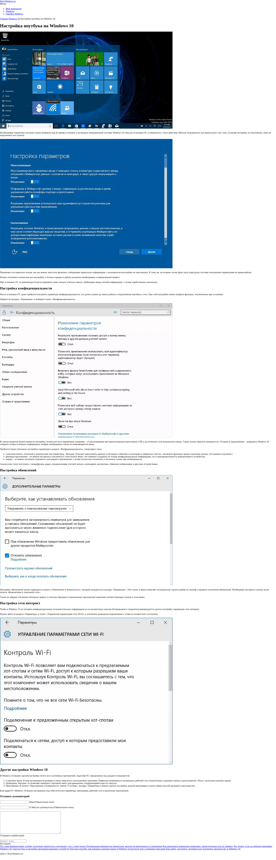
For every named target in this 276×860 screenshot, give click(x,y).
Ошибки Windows (14, 14)
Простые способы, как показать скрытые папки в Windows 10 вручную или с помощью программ (117, 849)
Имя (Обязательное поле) (41, 802)
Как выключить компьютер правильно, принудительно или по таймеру (198, 846)
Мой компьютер (14, 8)
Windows (10, 11)
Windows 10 (14, 19)
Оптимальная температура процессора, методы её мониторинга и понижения (124, 846)
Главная (4, 19)
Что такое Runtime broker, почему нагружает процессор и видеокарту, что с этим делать (43, 846)
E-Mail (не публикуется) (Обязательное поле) (51, 807)
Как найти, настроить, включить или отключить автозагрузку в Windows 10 (203, 849)
